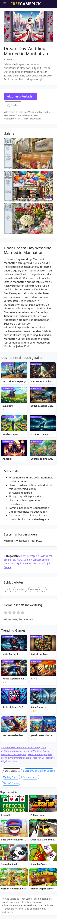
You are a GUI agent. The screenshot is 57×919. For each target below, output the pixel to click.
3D (43, 589)
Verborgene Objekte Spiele (39, 770)
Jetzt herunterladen (20, 96)
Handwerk (20, 589)
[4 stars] (18, 612)
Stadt (8, 589)
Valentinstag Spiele (15, 563)
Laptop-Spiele (40, 559)
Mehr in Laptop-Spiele (40, 754)
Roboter (34, 589)
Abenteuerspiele (29, 556)
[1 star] (6, 612)
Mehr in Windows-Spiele (36, 750)
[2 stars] (10, 612)
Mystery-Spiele (11, 777)
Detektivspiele (30, 777)
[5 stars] (22, 612)
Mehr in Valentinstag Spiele (16, 757)
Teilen (15, 105)
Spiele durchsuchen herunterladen (20, 747)
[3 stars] (14, 612)
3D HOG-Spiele (22, 559)
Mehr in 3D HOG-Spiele (13, 754)
